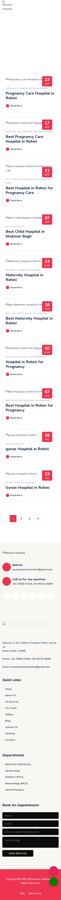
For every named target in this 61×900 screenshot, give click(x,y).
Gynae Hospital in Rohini (21, 482)
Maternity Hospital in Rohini (23, 270)
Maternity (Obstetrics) (18, 764)
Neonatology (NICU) (16, 783)
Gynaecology (12, 770)
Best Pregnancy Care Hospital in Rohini (24, 139)
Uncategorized (15, 226)
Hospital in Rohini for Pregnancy (26, 357)
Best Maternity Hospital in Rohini (26, 313)
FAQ (22, 893)
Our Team (11, 707)
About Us (10, 695)
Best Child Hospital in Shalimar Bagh (25, 234)
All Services (11, 701)
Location (10, 739)
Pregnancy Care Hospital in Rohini (27, 88)
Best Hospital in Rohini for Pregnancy (29, 400)
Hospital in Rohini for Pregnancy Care (29, 131)
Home (8, 688)
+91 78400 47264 (22, 583)
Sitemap (10, 733)
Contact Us (11, 727)
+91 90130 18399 (43, 583)
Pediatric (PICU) (14, 776)
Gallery (9, 714)
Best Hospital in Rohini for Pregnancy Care (29, 190)
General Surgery (14, 789)
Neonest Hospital (41, 879)
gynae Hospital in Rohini (27, 448)
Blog (7, 720)
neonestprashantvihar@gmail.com (33, 569)
